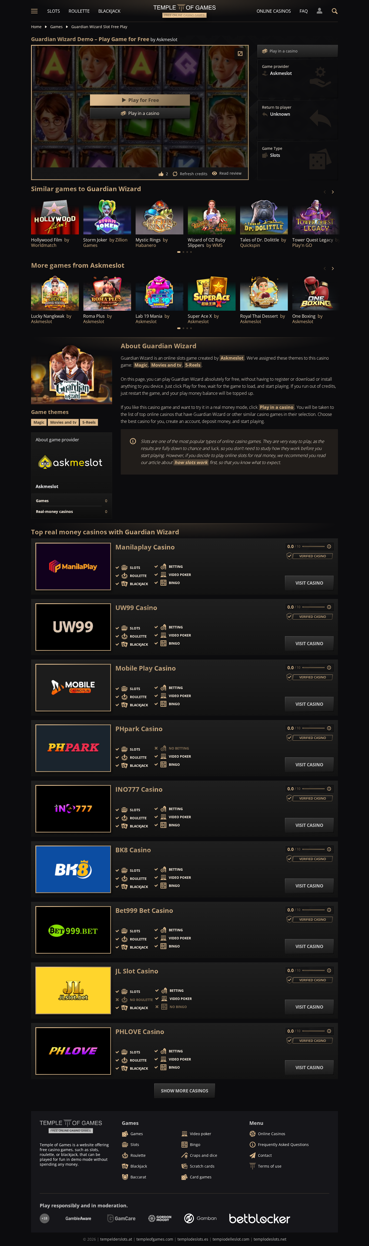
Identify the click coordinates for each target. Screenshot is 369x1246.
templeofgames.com (154, 1239)
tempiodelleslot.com (231, 1239)
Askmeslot (232, 358)
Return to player (276, 107)
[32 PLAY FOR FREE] (212, 216)
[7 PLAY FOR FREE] (264, 216)
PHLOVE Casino (139, 1031)
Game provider (275, 66)
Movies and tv (166, 365)
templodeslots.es (192, 1239)
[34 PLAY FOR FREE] (159, 216)
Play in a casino (283, 51)
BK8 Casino (133, 850)
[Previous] (325, 192)
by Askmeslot (163, 39)
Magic (141, 365)
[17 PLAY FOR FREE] (212, 293)
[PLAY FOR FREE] (55, 216)
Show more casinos (184, 1091)
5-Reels (192, 365)
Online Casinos (274, 11)
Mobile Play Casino (145, 668)
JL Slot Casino (136, 971)
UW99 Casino (136, 607)
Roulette (79, 11)
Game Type (272, 148)
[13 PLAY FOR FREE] (107, 293)
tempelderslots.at (116, 1239)
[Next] (332, 192)
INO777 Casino (139, 789)
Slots (53, 11)
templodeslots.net (270, 1239)
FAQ (304, 11)
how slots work (191, 462)
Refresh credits (193, 173)
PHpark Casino (139, 728)
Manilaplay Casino (145, 547)
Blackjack (109, 11)
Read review (230, 173)
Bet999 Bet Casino (144, 910)
